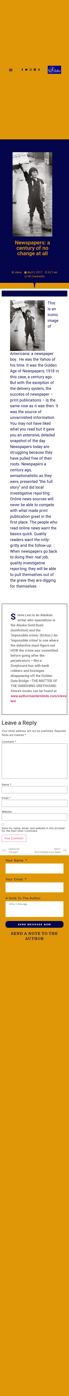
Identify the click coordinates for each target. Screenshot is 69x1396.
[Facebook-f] (22, 69)
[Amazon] (39, 69)
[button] (10, 69)
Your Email (15, 879)
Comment (9, 741)
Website (7, 811)
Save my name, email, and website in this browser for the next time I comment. (33, 829)
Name (6, 784)
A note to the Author (23, 898)
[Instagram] (30, 69)
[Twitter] (26, 69)
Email (6, 798)
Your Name (15, 860)
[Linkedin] (34, 69)
